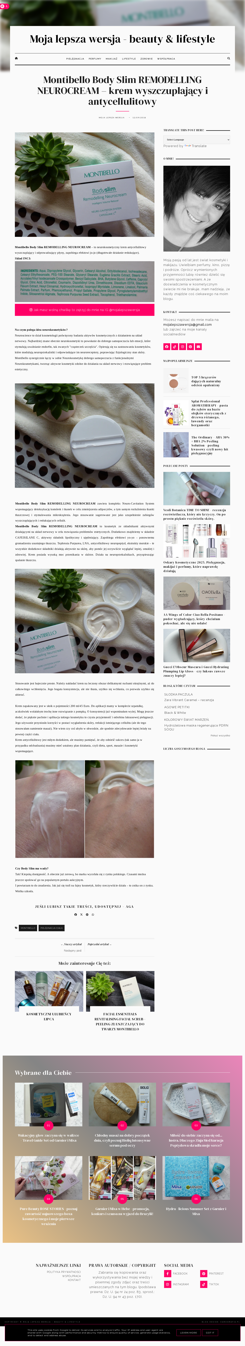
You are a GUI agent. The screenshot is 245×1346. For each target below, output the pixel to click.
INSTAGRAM (181, 1284)
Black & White (175, 712)
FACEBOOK (180, 1273)
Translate (199, 146)
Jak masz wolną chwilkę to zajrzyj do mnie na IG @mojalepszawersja (86, 310)
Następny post (73, 950)
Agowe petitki (177, 707)
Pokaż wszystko (220, 735)
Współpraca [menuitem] (166, 59)
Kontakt (74, 1280)
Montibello (28, 928)
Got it (210, 1332)
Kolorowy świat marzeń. (186, 719)
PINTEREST (216, 1273)
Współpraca (71, 1276)
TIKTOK (214, 1284)
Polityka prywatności (64, 1272)
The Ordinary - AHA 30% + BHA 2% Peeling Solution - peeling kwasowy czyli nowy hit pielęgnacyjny (210, 445)
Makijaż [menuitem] (112, 59)
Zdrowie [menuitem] (146, 59)
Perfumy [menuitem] (95, 59)
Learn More (188, 1332)
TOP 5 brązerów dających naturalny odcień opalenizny (206, 381)
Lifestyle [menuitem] (129, 59)
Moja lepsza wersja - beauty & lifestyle (122, 38)
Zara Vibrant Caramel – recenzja (189, 700)
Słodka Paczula (178, 694)
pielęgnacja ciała (52, 928)
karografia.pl (230, 1322)
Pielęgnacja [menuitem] (75, 59)
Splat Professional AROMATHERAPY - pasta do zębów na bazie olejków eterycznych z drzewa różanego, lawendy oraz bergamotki (209, 413)
